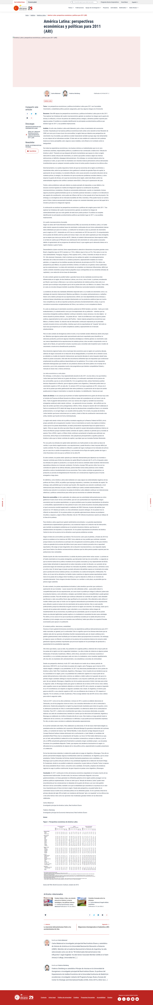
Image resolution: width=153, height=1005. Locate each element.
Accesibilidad (101, 997)
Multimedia (122, 7)
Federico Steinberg (74, 93)
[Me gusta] (45, 915)
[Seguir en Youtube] (137, 999)
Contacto (43, 997)
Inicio (27, 15)
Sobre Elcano (133, 7)
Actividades (114, 7)
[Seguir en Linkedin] (132, 999)
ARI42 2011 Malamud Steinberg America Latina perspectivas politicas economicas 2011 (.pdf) (34, 134)
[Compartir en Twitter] (31, 114)
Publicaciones (80, 7)
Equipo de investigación (93, 7)
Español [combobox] (134, 2)
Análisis (33, 15)
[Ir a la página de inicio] (25, 7)
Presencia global (32, 2)
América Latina (41, 15)
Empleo (109, 997)
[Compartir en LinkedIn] (36, 114)
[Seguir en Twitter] (124, 999)
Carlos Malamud (55, 93)
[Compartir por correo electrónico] (27, 118)
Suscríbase (124, 2)
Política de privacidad (64, 997)
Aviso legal (52, 997)
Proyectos (106, 7)
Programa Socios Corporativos (110, 2)
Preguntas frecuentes (88, 997)
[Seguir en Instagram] (128, 999)
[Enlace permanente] (31, 118)
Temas (70, 7)
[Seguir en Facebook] (119, 999)
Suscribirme (32, 151)
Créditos (76, 997)
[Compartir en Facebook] (27, 114)
